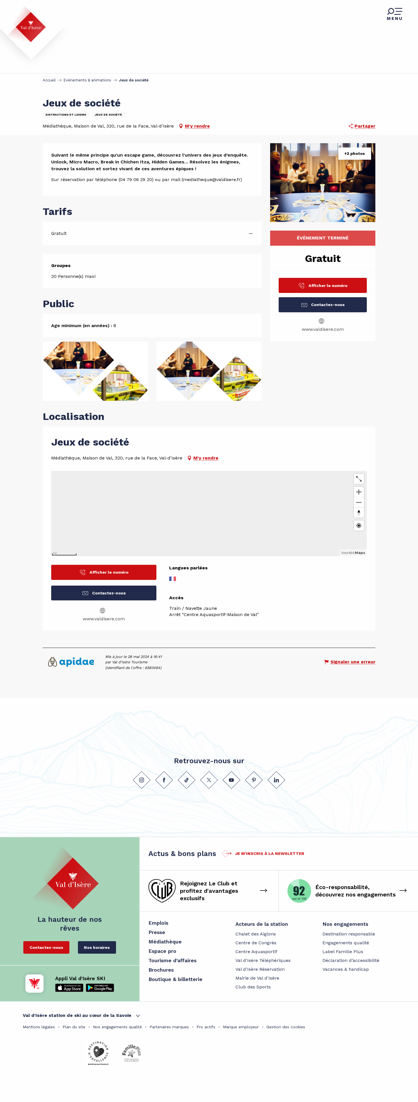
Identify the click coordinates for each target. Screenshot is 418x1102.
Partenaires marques (169, 1027)
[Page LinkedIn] (276, 780)
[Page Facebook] (164, 780)
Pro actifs (205, 1027)
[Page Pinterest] (254, 780)
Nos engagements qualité (117, 1027)
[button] (322, 182)
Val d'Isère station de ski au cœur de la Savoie (77, 1015)
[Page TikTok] (186, 780)
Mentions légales (39, 1027)
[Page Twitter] (209, 780)
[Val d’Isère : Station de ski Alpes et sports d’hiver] (26, 23)
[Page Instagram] (141, 780)
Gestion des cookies (285, 1027)
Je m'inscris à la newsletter (269, 853)
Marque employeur (241, 1027)
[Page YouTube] (231, 780)
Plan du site (74, 1027)
